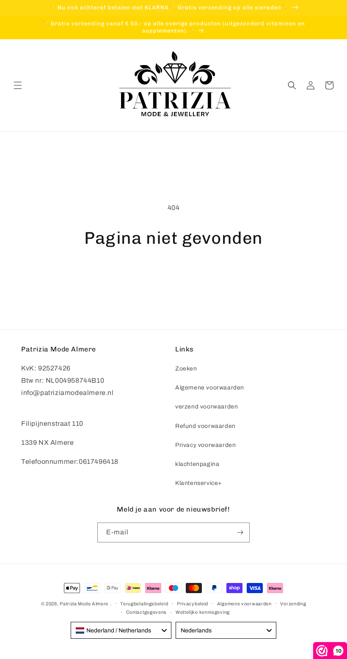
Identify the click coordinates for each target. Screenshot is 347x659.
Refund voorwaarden (205, 426)
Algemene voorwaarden (209, 387)
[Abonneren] (240, 532)
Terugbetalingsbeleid (144, 603)
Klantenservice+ (198, 483)
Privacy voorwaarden (205, 445)
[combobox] (121, 630)
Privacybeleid (192, 603)
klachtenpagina (197, 464)
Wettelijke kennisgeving (203, 612)
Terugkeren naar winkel (173, 275)
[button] (17, 85)
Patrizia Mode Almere (84, 603)
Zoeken (186, 368)
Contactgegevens (146, 612)
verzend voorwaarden (206, 406)
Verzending (293, 603)
